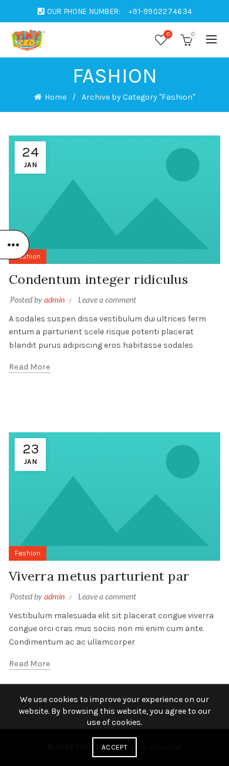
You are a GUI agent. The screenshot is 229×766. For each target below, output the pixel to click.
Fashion (28, 256)
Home (55, 97)
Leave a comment (107, 299)
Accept (114, 747)
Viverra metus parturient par (99, 576)
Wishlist (168, 34)
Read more (29, 367)
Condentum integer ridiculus (98, 279)
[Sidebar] (14, 244)
